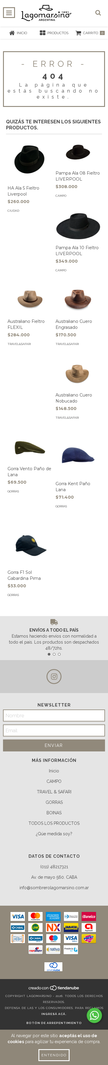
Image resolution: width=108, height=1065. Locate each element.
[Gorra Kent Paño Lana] (78, 455)
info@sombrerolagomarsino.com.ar (54, 887)
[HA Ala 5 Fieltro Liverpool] (30, 159)
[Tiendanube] (54, 990)
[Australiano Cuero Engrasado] (78, 300)
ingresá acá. (54, 1014)
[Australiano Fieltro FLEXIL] (30, 300)
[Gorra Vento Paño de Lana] (30, 448)
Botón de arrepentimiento (54, 1023)
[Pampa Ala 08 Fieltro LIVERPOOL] (78, 152)
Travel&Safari (19, 344)
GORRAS (54, 802)
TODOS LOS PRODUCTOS (54, 823)
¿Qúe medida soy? (54, 833)
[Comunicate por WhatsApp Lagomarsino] (94, 1015)
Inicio (54, 771)
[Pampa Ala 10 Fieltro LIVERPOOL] (78, 226)
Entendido (54, 1055)
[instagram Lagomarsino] (54, 676)
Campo (61, 195)
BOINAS (54, 812)
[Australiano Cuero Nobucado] (78, 374)
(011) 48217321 (54, 866)
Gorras (13, 491)
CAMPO (54, 781)
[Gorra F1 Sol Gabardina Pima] (30, 543)
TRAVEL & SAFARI (54, 791)
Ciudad (13, 210)
